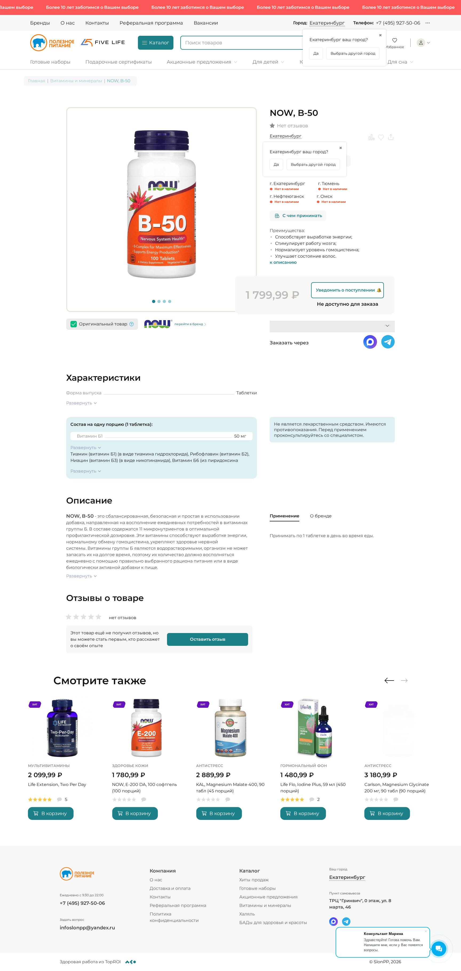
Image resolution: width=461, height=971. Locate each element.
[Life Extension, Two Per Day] (62, 762)
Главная (36, 80)
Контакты (97, 23)
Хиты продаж (254, 879)
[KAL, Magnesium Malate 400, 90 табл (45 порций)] (230, 762)
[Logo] (52, 42)
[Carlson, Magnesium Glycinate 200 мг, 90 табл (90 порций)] (398, 762)
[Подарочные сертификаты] (118, 62)
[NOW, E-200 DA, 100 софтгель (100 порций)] (146, 762)
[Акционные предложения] (202, 62)
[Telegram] (346, 921)
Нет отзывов (292, 126)
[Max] (333, 921)
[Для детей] (268, 62)
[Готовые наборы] (52, 62)
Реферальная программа (151, 23)
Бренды (40, 23)
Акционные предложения (268, 896)
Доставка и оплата (170, 888)
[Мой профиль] (424, 42)
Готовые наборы (257, 888)
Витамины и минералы (76, 80)
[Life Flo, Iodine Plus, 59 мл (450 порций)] (314, 762)
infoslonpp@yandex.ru (87, 928)
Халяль (247, 914)
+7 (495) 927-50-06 (398, 23)
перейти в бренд (188, 324)
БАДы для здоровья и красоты (273, 922)
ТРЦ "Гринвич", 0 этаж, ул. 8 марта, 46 (360, 904)
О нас (68, 23)
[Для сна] (400, 62)
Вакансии (206, 23)
